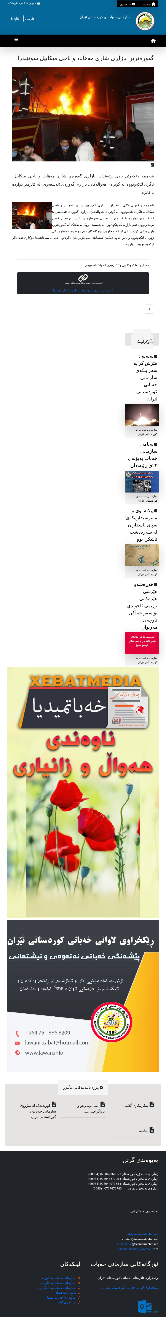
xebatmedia (124, 1244)
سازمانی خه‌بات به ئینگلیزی (56, 1288)
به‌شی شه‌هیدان (65, 1292)
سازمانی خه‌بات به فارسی (57, 1283)
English (16, 18)
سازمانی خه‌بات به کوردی (58, 1278)
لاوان (59, 1302)
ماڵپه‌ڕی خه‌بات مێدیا (61, 1297)
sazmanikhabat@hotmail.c (136, 1249)
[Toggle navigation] (16, 40)
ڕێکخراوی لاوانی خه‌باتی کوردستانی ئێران (130, 1287)
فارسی (29, 18)
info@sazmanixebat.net (142, 1234)
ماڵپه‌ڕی (69, 1302)
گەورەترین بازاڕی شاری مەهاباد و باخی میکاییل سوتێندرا (83, 290)
